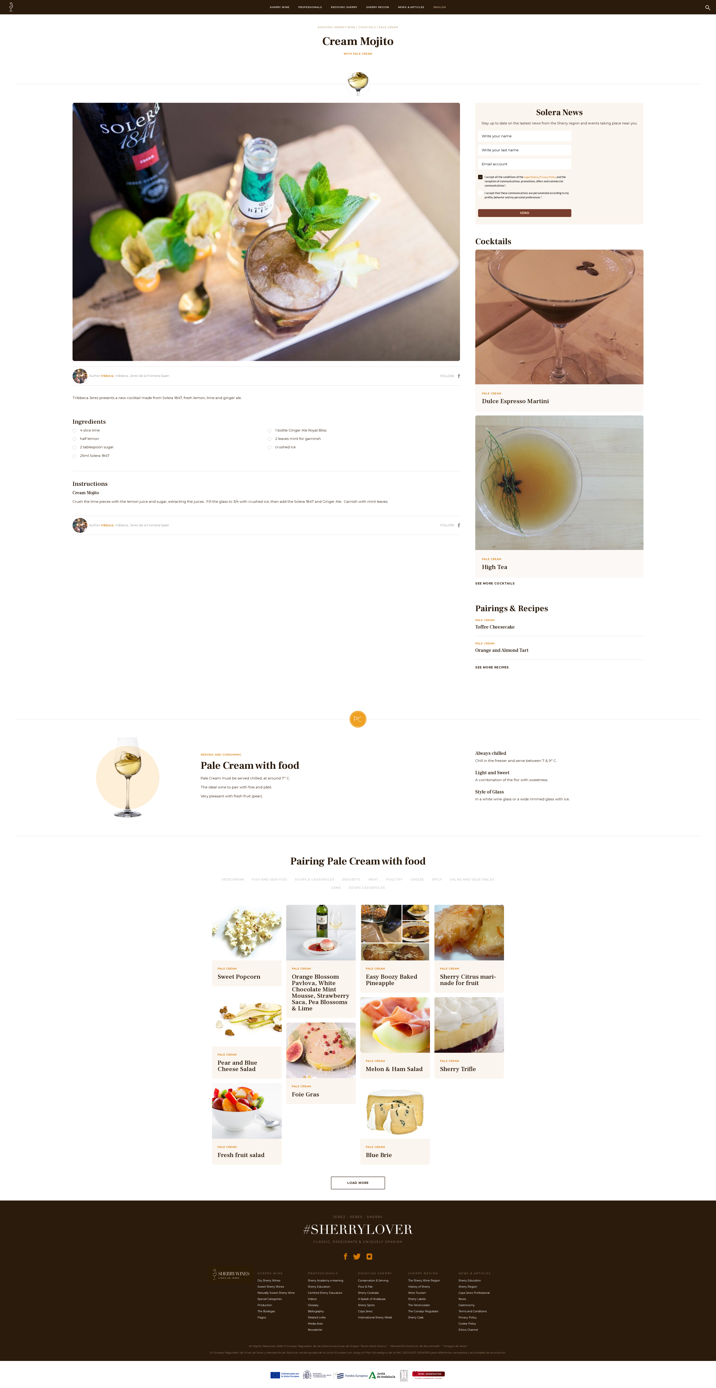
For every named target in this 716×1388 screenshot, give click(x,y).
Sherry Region (377, 7)
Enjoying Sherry (344, 7)
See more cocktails (495, 583)
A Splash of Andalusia (371, 1299)
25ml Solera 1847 (94, 456)
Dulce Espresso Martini (515, 401)
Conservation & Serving (373, 1280)
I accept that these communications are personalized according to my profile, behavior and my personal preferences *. (527, 195)
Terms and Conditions (473, 1311)
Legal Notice (531, 177)
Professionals (310, 7)
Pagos (261, 1317)
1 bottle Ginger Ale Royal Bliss (300, 430)
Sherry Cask (415, 1317)
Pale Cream (388, 27)
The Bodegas (266, 1311)
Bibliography (316, 1311)
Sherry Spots (366, 1305)
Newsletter (315, 1329)
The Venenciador (419, 1305)
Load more (358, 1183)
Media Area (315, 1323)
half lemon (89, 439)
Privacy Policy (547, 177)
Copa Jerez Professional (474, 1293)
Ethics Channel (468, 1329)
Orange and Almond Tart (501, 650)
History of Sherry (419, 1286)
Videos (312, 1299)
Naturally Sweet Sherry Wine (276, 1293)
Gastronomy (467, 1305)
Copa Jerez (365, 1311)
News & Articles (411, 7)
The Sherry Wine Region (424, 1280)
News (462, 1299)
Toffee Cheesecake (495, 627)
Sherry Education (319, 1286)
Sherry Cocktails (368, 1293)
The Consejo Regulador (423, 1311)
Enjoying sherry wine (337, 27)
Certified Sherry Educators (325, 1293)
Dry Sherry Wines (268, 1280)
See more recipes (492, 667)
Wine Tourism (417, 1293)
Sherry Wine (279, 7)
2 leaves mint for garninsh (298, 439)
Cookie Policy (467, 1323)
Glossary (313, 1305)
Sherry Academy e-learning (325, 1280)
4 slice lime (90, 430)
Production (264, 1305)
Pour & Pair (365, 1286)
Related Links (317, 1317)
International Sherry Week (375, 1317)
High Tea (494, 567)
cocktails (367, 27)
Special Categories (269, 1299)
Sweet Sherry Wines (270, 1286)
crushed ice (285, 447)
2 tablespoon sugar (97, 447)
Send (525, 213)
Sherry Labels (417, 1299)
